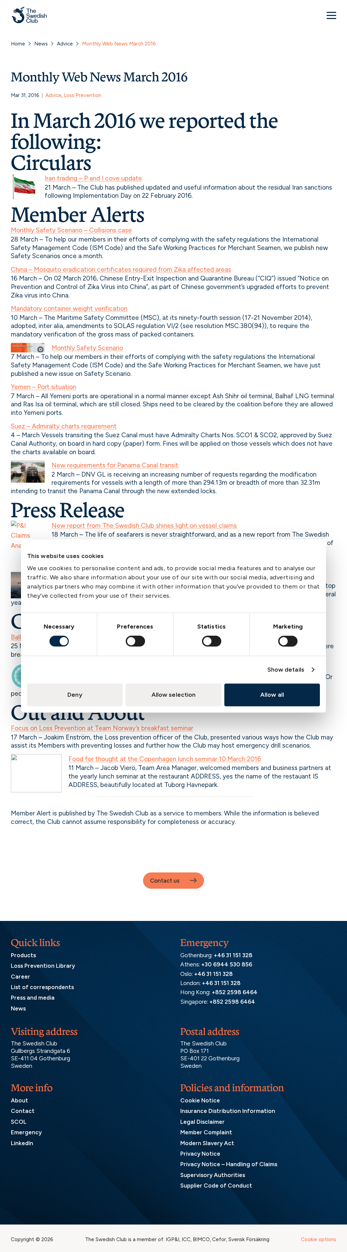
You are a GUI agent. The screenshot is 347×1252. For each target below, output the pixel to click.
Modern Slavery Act (207, 1143)
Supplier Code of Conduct (216, 1185)
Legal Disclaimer (202, 1121)
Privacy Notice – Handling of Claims (228, 1164)
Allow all (272, 694)
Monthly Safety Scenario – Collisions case (71, 230)
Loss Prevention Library (43, 965)
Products (23, 955)
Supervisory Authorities (212, 1175)
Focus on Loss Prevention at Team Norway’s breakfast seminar (102, 728)
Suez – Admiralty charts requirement (64, 426)
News (41, 44)
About (19, 1100)
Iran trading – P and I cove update (93, 178)
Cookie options (318, 1239)
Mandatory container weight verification (69, 308)
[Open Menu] (331, 15)
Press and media (33, 997)
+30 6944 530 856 (226, 964)
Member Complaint (206, 1132)
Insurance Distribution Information (227, 1110)
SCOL (18, 1121)
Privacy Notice (200, 1153)
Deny (74, 694)
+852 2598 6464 (235, 992)
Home (18, 44)
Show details (285, 669)
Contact (23, 1110)
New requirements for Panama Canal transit (115, 465)
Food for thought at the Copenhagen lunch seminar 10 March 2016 (164, 759)
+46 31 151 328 (233, 955)
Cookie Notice (200, 1100)
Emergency (26, 1132)
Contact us (165, 880)
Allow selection (173, 694)
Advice (65, 44)
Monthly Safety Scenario (87, 348)
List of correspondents (42, 987)
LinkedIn (22, 1143)
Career (20, 976)
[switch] (135, 641)
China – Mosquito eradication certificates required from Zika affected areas (121, 269)
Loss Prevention (82, 95)
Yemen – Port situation (43, 387)
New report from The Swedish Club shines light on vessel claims (144, 525)
